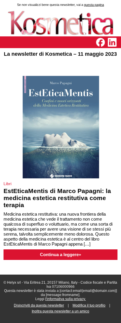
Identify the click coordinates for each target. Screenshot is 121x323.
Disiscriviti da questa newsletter (39, 305)
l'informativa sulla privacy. (65, 299)
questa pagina (94, 4)
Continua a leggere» (60, 254)
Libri (7, 183)
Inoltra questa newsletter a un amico (60, 311)
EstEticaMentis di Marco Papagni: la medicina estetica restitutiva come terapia (57, 197)
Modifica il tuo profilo (89, 305)
